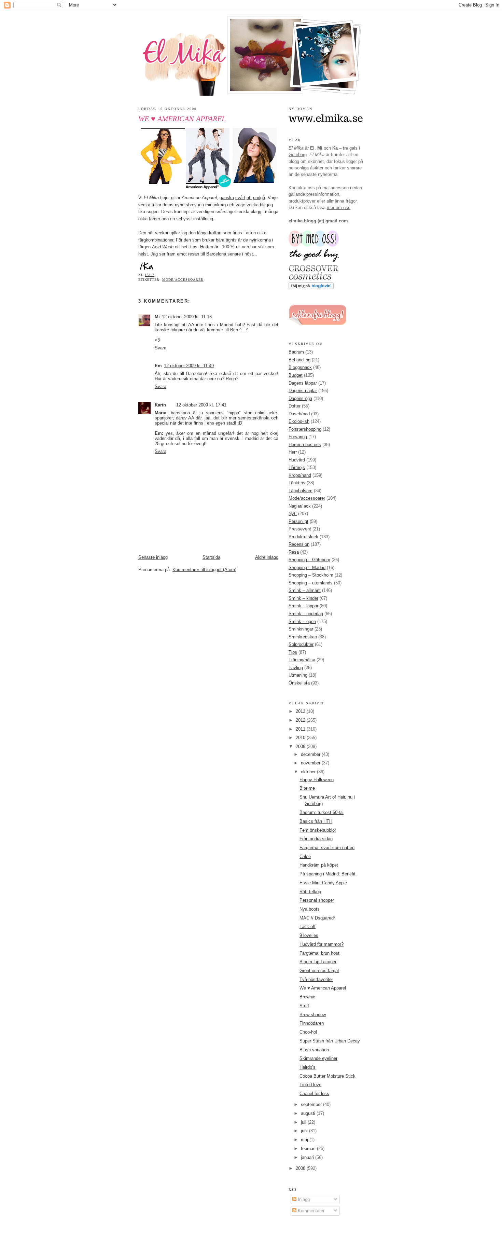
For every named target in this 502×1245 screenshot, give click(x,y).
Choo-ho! (308, 1032)
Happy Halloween (316, 779)
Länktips (297, 482)
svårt (240, 197)
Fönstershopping (305, 429)
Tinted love (310, 1084)
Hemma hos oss (305, 444)
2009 (301, 746)
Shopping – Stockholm (311, 575)
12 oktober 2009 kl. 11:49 (189, 365)
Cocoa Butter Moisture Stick (327, 1076)
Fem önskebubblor (317, 830)
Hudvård (297, 459)
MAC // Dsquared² (317, 918)
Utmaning (298, 675)
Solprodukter (301, 644)
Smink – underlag (306, 613)
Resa (294, 552)
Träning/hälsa (302, 659)
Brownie (307, 996)
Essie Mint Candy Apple (323, 882)
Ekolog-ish (299, 421)
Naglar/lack (300, 506)
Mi (157, 316)
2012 (301, 720)
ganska (227, 197)
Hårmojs (297, 467)
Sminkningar (301, 629)
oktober (309, 771)
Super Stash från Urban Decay (329, 1040)
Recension (299, 544)
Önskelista (299, 683)
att (249, 197)
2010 (301, 737)
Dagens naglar (303, 390)
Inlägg (303, 1199)
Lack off (307, 926)
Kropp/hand (300, 475)
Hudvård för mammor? (321, 944)
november (311, 762)
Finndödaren (311, 1023)
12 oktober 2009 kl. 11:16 (187, 316)
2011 (301, 729)
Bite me (307, 788)
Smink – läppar (303, 605)
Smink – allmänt (305, 590)
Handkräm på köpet (318, 865)
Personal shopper (316, 900)
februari (309, 1148)
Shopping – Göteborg (309, 559)
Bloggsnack (300, 367)
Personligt (298, 521)
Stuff (304, 1005)
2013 (301, 711)
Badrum (296, 352)
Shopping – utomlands (311, 582)
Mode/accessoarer (183, 279)
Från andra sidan (316, 838)
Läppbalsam (300, 490)
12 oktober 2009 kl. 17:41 (201, 404)
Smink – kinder (303, 598)
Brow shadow (312, 1014)
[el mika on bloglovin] (311, 287)
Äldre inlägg (266, 557)
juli (304, 1122)
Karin (160, 404)
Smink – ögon (302, 621)
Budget (296, 375)
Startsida (211, 557)
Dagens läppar (303, 383)
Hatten (206, 246)
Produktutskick (303, 536)
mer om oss (338, 207)
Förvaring (298, 436)
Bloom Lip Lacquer (317, 961)
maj (305, 1139)
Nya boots (309, 909)
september (312, 1104)
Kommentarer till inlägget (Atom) (204, 569)
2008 (301, 1168)
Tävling (296, 667)
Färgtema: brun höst (319, 953)
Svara (160, 347)
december (311, 754)
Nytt (293, 513)
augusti (309, 1113)
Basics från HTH (315, 821)
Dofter (295, 406)
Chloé (305, 856)
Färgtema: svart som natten (326, 847)
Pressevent (300, 528)
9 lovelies (308, 935)
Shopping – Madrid (307, 567)
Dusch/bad (299, 413)
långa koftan (209, 232)
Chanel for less (314, 1093)
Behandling (299, 359)
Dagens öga (300, 398)
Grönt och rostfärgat (319, 970)
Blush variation (314, 1049)
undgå (259, 197)
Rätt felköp (310, 891)
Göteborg (298, 154)
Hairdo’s (307, 1067)
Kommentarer (310, 1210)
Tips (293, 652)
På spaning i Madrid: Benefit (327, 873)
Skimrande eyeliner (318, 1058)
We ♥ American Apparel (182, 119)
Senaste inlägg (153, 557)
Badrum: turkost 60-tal (321, 812)
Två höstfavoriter (316, 979)
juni (305, 1130)
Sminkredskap (303, 636)
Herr (293, 452)
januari (308, 1157)
